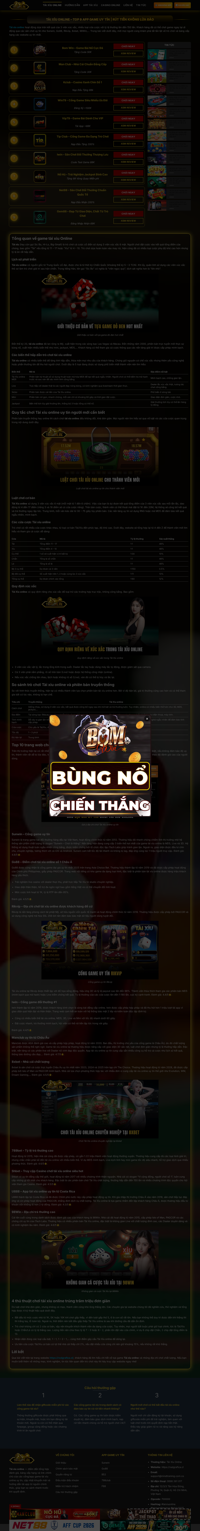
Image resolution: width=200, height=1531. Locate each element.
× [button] (147, 718)
